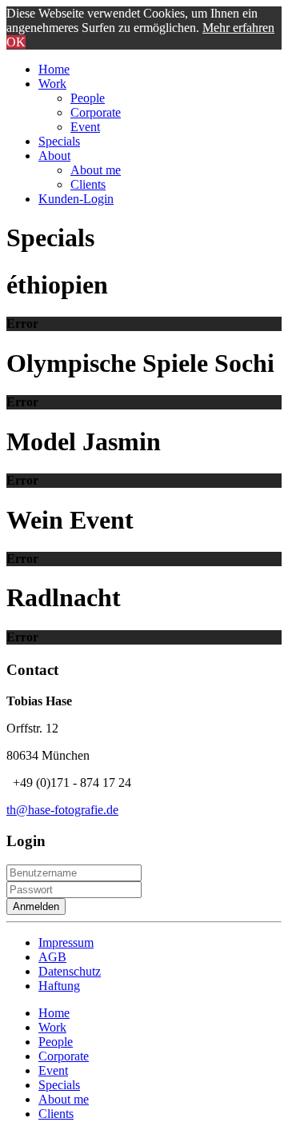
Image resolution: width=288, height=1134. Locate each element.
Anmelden (36, 906)
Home (54, 69)
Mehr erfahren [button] (238, 27)
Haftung (59, 985)
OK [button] (16, 42)
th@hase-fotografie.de (62, 810)
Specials (59, 141)
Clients (88, 184)
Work (52, 83)
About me (95, 170)
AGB (52, 957)
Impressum (66, 942)
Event (85, 127)
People (87, 98)
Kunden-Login (76, 199)
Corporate (95, 112)
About (54, 155)
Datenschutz (69, 971)
